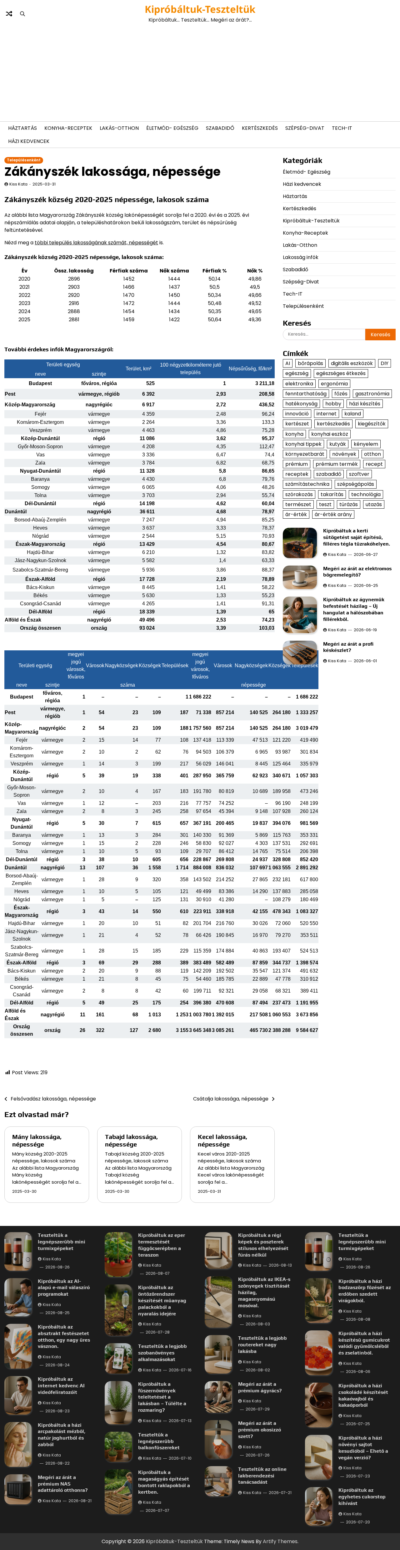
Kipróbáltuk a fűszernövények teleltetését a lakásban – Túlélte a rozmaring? (162, 1397)
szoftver (359, 474)
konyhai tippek (303, 444)
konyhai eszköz (329, 433)
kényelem (366, 444)
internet (327, 413)
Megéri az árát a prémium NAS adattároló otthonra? (63, 1483)
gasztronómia (372, 393)
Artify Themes (280, 1541)
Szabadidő (220, 128)
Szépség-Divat (304, 128)
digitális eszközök (352, 363)
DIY (384, 363)
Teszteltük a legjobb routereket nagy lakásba (262, 1344)
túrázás (348, 504)
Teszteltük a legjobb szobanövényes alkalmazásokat (162, 1352)
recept (374, 464)
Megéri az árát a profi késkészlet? (348, 647)
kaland (352, 413)
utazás (374, 504)
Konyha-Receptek (68, 128)
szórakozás (299, 494)
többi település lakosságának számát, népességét (96, 242)
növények (344, 454)
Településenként (24, 160)
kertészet (297, 423)
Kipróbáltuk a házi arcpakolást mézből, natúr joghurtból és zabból (61, 1434)
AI (287, 363)
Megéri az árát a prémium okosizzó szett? (259, 1429)
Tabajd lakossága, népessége (131, 1140)
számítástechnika (307, 484)
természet (298, 504)
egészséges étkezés (341, 373)
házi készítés (364, 403)
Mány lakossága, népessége (37, 1140)
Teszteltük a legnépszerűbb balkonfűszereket (159, 1441)
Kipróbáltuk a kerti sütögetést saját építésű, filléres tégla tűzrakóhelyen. (356, 537)
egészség (296, 373)
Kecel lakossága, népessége (222, 1140)
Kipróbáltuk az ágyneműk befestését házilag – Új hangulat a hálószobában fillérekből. (353, 609)
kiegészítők (372, 423)
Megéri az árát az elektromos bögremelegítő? (357, 572)
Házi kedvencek (28, 141)
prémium (296, 464)
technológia (366, 494)
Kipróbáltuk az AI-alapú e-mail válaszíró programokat (64, 1287)
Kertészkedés (260, 128)
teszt (325, 504)
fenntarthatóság (306, 393)
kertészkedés (333, 423)
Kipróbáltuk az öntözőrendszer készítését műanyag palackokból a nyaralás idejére (162, 1300)
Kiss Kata (18, 184)
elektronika (299, 383)
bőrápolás (310, 363)
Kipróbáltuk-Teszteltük (200, 9)
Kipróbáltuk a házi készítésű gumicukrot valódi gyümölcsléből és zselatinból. (364, 1343)
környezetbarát (304, 454)
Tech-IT (342, 128)
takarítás (332, 494)
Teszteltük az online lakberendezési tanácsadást (262, 1475)
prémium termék (337, 464)
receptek (296, 474)
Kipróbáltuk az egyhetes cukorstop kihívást (362, 1496)
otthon (372, 454)
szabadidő (328, 474)
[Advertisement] (200, 72)
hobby (333, 403)
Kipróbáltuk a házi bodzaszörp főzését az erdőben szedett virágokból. (364, 1291)
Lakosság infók (300, 257)
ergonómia (334, 383)
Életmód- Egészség (172, 128)
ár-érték (296, 514)
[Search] (22, 13)
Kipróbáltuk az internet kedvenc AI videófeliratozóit (61, 1385)
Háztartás (22, 128)
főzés (341, 393)
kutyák (337, 444)
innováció (297, 413)
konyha (294, 433)
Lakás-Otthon (119, 128)
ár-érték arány (333, 514)
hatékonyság (301, 403)
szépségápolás (355, 484)
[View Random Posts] (9, 13)
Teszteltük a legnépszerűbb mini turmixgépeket (61, 1241)
